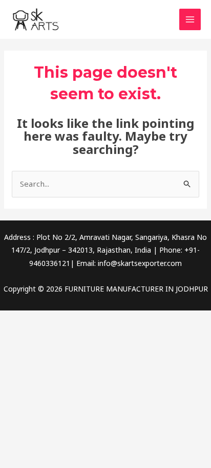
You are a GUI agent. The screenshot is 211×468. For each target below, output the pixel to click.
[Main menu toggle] (190, 20)
